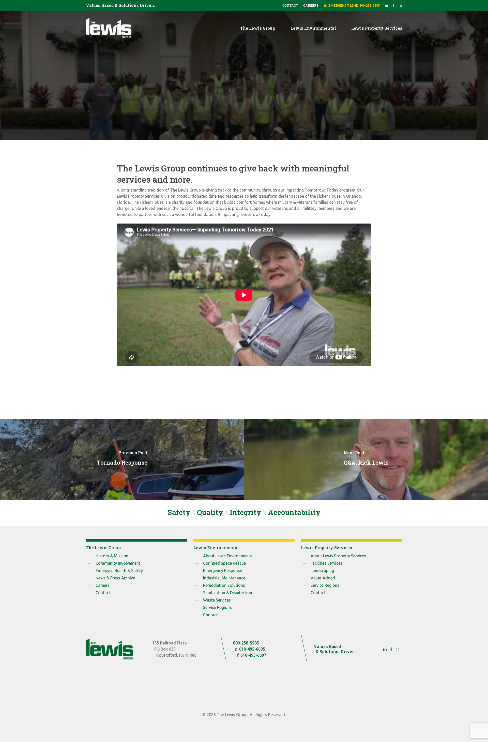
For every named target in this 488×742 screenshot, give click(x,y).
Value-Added (323, 578)
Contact (103, 592)
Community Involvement (118, 563)
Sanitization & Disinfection (227, 592)
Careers (103, 585)
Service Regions (217, 607)
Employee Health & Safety (119, 570)
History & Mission (112, 556)
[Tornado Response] (122, 459)
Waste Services (217, 600)
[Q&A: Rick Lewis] (366, 459)
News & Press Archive (115, 578)
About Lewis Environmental (228, 556)
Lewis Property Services (244, 114)
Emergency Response (222, 570)
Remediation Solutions (224, 585)
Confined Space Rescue (224, 563)
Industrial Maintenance (224, 578)
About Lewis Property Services (338, 556)
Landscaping (322, 570)
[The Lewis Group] (109, 648)
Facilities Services (326, 563)
